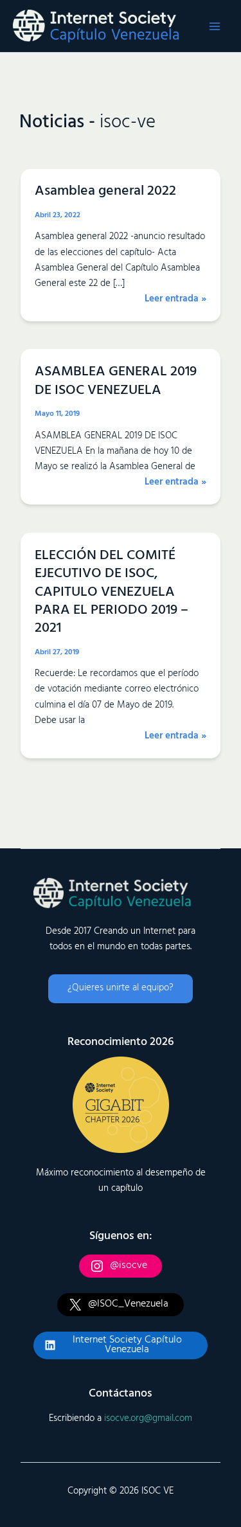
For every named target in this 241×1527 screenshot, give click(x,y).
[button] (120, 988)
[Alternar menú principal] (214, 26)
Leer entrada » (175, 299)
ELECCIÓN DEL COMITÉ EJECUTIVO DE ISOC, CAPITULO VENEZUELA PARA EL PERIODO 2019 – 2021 (111, 592)
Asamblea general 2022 (105, 191)
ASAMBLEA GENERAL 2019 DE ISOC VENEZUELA (116, 381)
